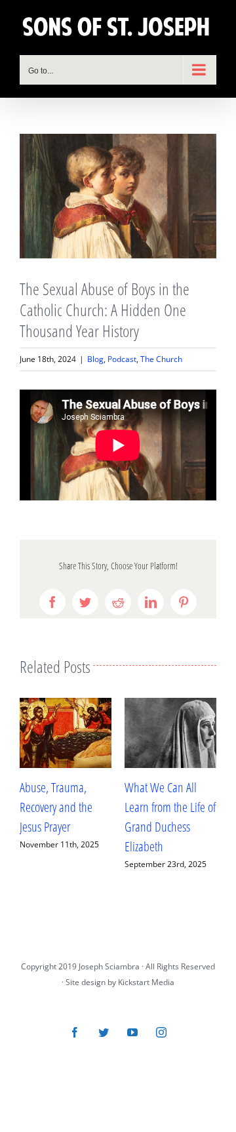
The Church (161, 359)
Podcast (122, 359)
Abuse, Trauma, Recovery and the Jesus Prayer (56, 807)
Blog (95, 359)
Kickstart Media (146, 982)
